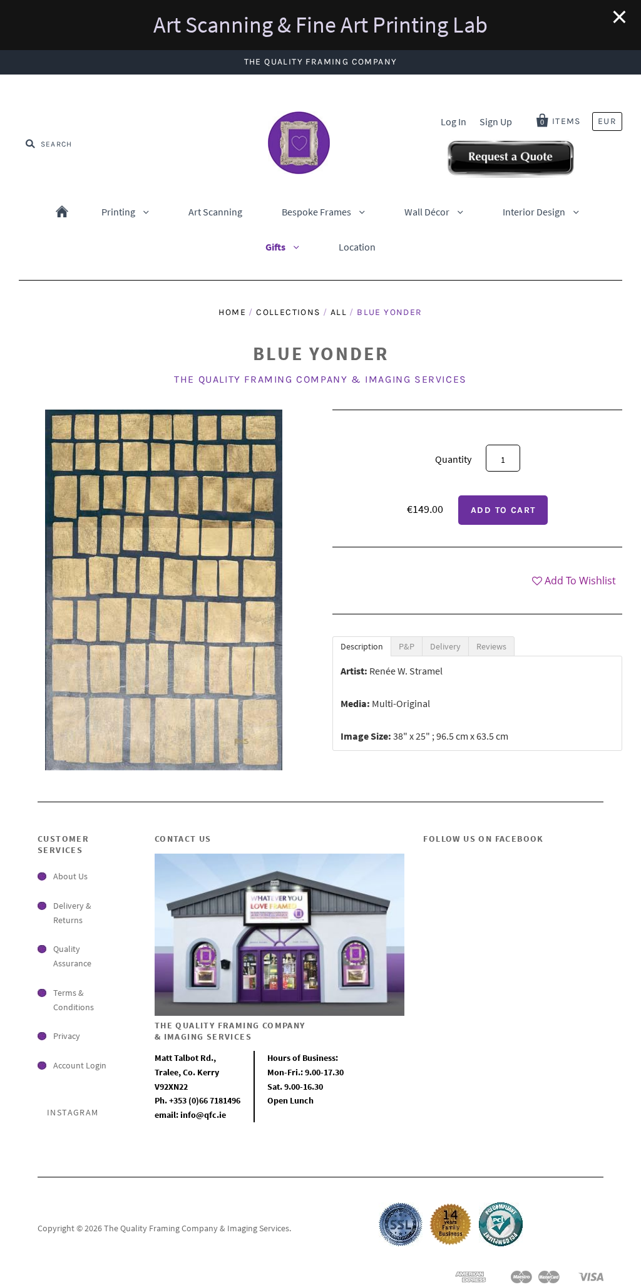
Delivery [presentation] (445, 646)
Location (357, 246)
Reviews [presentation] (491, 646)
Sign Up (495, 121)
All (339, 312)
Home (62, 211)
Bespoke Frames (317, 211)
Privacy (66, 1035)
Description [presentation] (362, 646)
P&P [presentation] (406, 646)
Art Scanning (215, 211)
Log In (453, 121)
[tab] (361, 646)
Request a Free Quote (510, 157)
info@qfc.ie (203, 1114)
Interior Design (535, 211)
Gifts (276, 246)
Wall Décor (427, 211)
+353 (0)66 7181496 (204, 1100)
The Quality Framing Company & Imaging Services (320, 379)
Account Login (79, 1065)
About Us (70, 876)
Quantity (453, 459)
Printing (119, 211)
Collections (288, 312)
